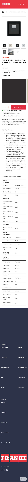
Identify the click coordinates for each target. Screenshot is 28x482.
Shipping (14, 71)
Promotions (21, 387)
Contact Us (3, 412)
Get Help (3, 402)
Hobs (2, 377)
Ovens (20, 347)
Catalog (7, 11)
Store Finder (4, 422)
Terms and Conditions (6, 442)
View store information (11, 115)
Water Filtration (5, 367)
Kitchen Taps (4, 357)
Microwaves (21, 357)
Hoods (2, 387)
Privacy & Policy (5, 432)
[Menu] (25, 4)
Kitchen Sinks (4, 347)
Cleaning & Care (22, 367)
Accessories (21, 377)
